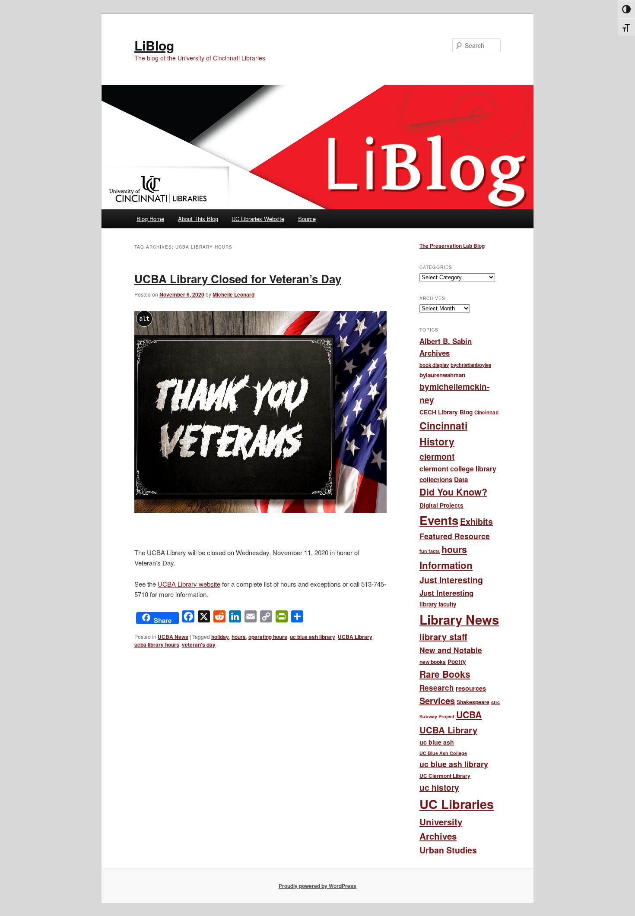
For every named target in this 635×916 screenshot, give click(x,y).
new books (432, 662)
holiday (220, 637)
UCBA (469, 714)
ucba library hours (156, 644)
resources (471, 688)
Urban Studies (448, 850)
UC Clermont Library (444, 776)
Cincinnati (486, 412)
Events (438, 520)
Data (461, 479)
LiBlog (154, 45)
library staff (443, 636)
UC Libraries (456, 804)
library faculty (437, 604)
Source (307, 219)
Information (446, 565)
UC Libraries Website (258, 219)
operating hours (267, 637)
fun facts (429, 551)
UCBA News (173, 637)
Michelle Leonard (233, 294)
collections (435, 479)
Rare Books (444, 673)
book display (434, 365)
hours (239, 637)
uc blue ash (436, 742)
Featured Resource (454, 536)
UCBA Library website (189, 583)
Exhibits (476, 521)
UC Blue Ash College (443, 753)
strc (495, 702)
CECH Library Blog (446, 411)
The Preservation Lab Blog (452, 246)
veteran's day (199, 644)
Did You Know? (453, 492)
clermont (436, 456)
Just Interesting (451, 580)
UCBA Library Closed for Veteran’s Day (237, 279)
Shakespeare (473, 702)
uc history (439, 787)
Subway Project (436, 716)
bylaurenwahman (442, 375)
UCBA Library (355, 637)
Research (436, 687)
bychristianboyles (471, 364)
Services (437, 700)
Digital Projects (441, 505)
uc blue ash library (312, 637)
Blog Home (150, 219)
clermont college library (457, 469)
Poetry (457, 661)
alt (144, 318)
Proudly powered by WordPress (317, 886)
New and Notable (450, 649)
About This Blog (198, 219)
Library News (459, 619)
